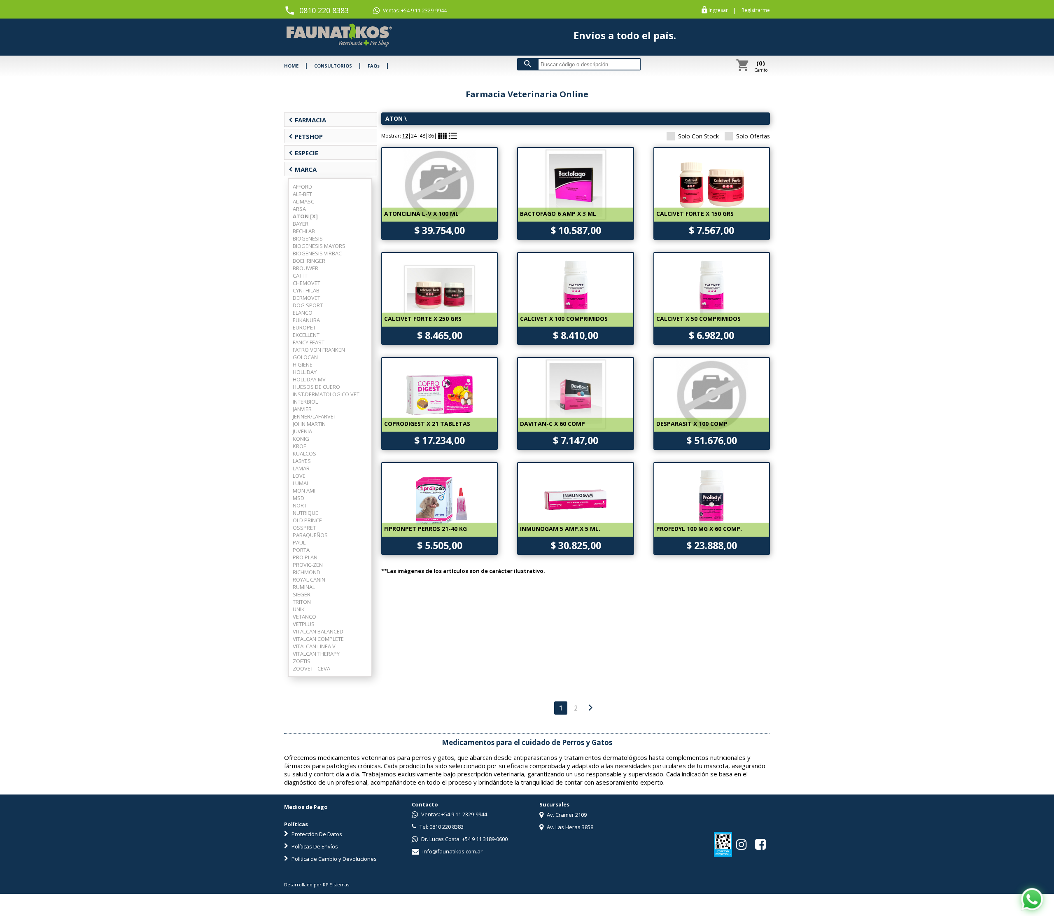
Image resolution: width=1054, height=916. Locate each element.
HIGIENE (302, 364)
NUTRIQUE (305, 512)
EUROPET (304, 327)
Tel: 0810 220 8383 (441, 826)
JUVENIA (302, 431)
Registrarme (756, 10)
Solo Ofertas (753, 136)
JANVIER (302, 409)
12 (405, 135)
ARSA (299, 209)
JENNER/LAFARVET (314, 416)
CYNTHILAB (306, 290)
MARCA (303, 169)
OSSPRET (304, 527)
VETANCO (304, 616)
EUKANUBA (306, 320)
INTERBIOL (305, 401)
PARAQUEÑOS (310, 535)
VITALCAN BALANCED (318, 631)
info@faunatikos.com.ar (452, 851)
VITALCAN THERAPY (316, 653)
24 (414, 135)
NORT (300, 505)
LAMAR (301, 468)
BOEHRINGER (309, 260)
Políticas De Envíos (314, 846)
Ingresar (718, 10)
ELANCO (302, 312)
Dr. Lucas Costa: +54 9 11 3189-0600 (464, 839)
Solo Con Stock (698, 136)
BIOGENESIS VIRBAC (317, 253)
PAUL (299, 542)
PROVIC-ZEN (308, 564)
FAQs (374, 66)
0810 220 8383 (324, 10)
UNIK (299, 609)
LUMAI (300, 483)
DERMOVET (306, 297)
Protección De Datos (316, 834)
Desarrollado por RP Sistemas (316, 884)
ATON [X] (305, 216)
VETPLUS (304, 624)
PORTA (301, 550)
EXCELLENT (306, 335)
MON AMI (304, 490)
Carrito (760, 66)
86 (431, 135)
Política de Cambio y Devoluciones (333, 858)
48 (422, 135)
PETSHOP (306, 136)
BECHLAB (304, 231)
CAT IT (300, 275)
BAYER (300, 223)
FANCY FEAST (308, 342)
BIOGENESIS (308, 238)
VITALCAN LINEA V (314, 646)
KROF (299, 446)
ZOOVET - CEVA (311, 668)
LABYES (302, 461)
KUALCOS (304, 453)
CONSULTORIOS (333, 66)
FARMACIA (307, 120)
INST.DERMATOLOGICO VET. (327, 394)
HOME (291, 66)
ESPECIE (303, 153)
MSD (298, 498)
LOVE (299, 475)
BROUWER (305, 268)
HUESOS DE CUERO (316, 386)
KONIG (301, 438)
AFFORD (302, 186)
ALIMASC (303, 201)
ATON (394, 118)
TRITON (302, 601)
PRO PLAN (305, 557)
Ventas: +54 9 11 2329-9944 (414, 10)
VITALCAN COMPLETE (318, 639)
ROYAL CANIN (309, 579)
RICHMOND (306, 572)
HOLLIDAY (305, 372)
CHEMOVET (306, 283)
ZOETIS (301, 661)
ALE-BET (302, 194)
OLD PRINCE (307, 520)
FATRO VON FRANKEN (319, 349)
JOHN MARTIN (309, 424)
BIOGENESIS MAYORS (319, 246)
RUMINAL (304, 587)
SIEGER (301, 594)
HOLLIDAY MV (309, 379)
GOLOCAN (305, 357)
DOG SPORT (308, 305)
